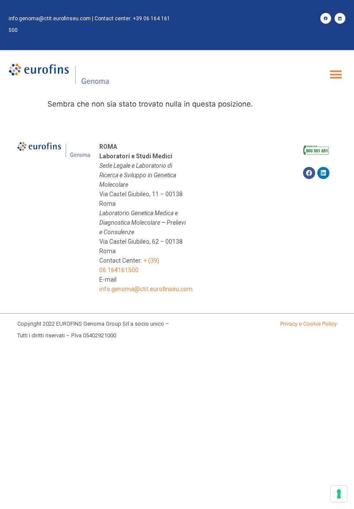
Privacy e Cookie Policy (308, 323)
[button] (335, 74)
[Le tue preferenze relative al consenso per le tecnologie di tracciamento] (339, 494)
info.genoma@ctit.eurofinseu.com (50, 19)
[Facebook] (325, 18)
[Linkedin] (340, 18)
